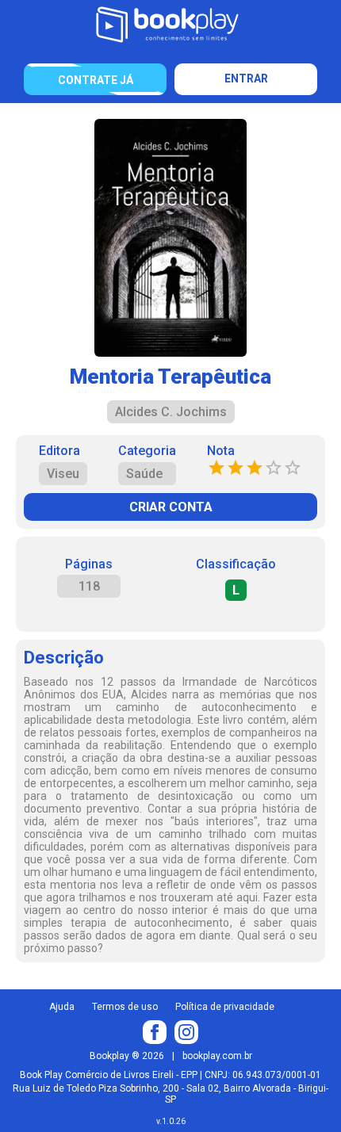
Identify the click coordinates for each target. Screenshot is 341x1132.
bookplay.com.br (217, 1055)
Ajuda (62, 1006)
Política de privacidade (224, 1006)
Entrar (246, 78)
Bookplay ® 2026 (127, 1055)
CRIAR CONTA (171, 506)
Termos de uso (125, 1006)
